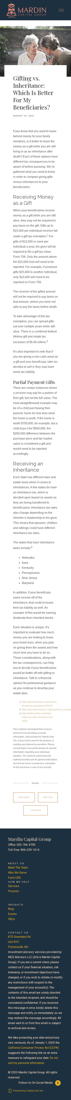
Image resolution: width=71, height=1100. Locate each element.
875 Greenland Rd (19, 937)
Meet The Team (18, 867)
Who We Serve (17, 872)
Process (13, 891)
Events (12, 914)
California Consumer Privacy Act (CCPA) (33, 1047)
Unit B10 (13, 942)
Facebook (24, 797)
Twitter (48, 797)
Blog (11, 909)
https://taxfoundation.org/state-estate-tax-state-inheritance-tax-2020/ (37, 717)
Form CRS (14, 877)
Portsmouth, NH (18, 947)
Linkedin (35, 810)
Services (13, 886)
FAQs (11, 919)
